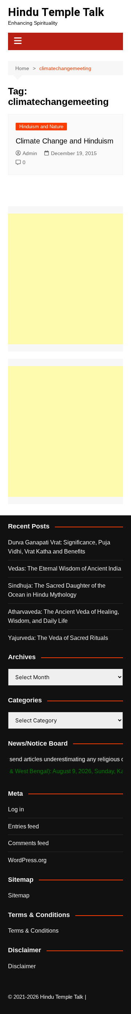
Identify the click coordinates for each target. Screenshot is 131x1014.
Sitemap (18, 895)
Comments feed (28, 843)
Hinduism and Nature (41, 126)
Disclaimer (22, 966)
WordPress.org (27, 860)
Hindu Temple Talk (56, 12)
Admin (30, 153)
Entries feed (23, 826)
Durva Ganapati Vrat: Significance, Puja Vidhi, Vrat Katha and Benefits (59, 547)
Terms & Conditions (33, 931)
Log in (16, 809)
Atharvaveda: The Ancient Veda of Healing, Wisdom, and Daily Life (63, 616)
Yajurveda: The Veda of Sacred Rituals (58, 638)
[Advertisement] (65, 279)
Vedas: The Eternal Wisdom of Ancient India (64, 568)
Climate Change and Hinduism (65, 141)
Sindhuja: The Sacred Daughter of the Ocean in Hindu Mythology (57, 590)
